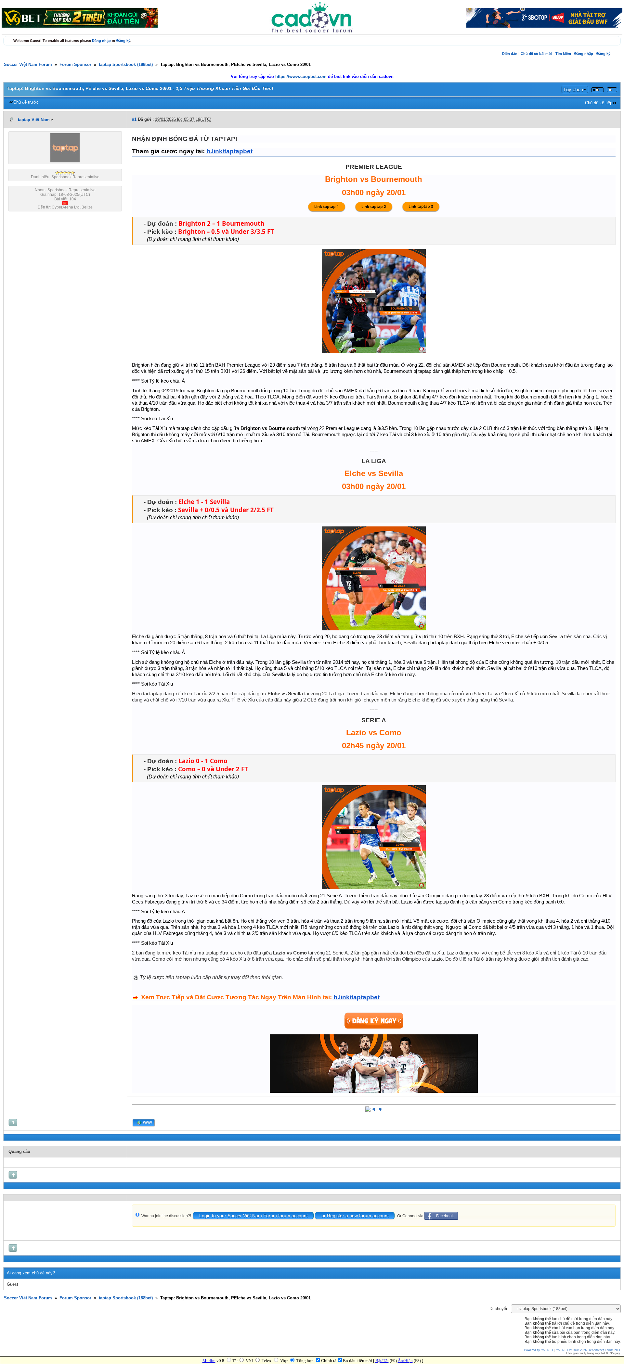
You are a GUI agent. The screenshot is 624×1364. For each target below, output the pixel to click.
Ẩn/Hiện (405, 1360)
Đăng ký (123, 41)
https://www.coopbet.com (301, 76)
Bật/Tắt (382, 1360)
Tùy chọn (573, 89)
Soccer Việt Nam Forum (28, 64)
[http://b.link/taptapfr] (373, 1108)
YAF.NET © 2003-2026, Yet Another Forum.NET (588, 1350)
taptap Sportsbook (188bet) (126, 64)
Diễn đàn (509, 54)
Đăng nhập (101, 41)
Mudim (208, 1360)
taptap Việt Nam (34, 120)
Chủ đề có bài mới (536, 54)
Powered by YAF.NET (538, 1350)
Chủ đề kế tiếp (598, 103)
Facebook (445, 1216)
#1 (134, 119)
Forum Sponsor (75, 64)
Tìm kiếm (563, 54)
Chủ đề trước (26, 102)
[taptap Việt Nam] (65, 161)
